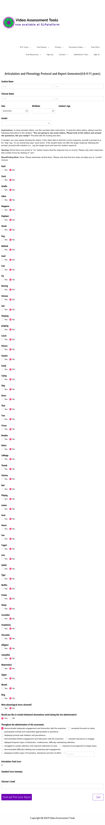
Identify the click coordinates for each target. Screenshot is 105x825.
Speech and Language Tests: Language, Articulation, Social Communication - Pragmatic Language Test (82, 22)
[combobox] (26, 123)
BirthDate (36, 106)
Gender (4, 118)
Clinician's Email (8, 781)
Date (3, 106)
